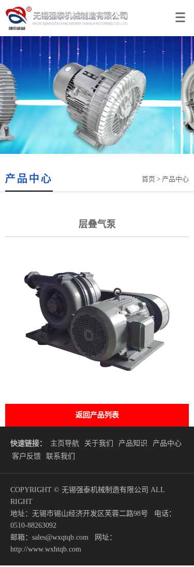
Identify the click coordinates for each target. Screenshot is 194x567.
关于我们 (98, 443)
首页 (148, 179)
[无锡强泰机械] (64, 34)
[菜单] (182, 13)
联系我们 (60, 456)
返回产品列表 (97, 415)
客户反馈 (26, 456)
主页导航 (64, 443)
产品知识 (132, 443)
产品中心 (167, 443)
